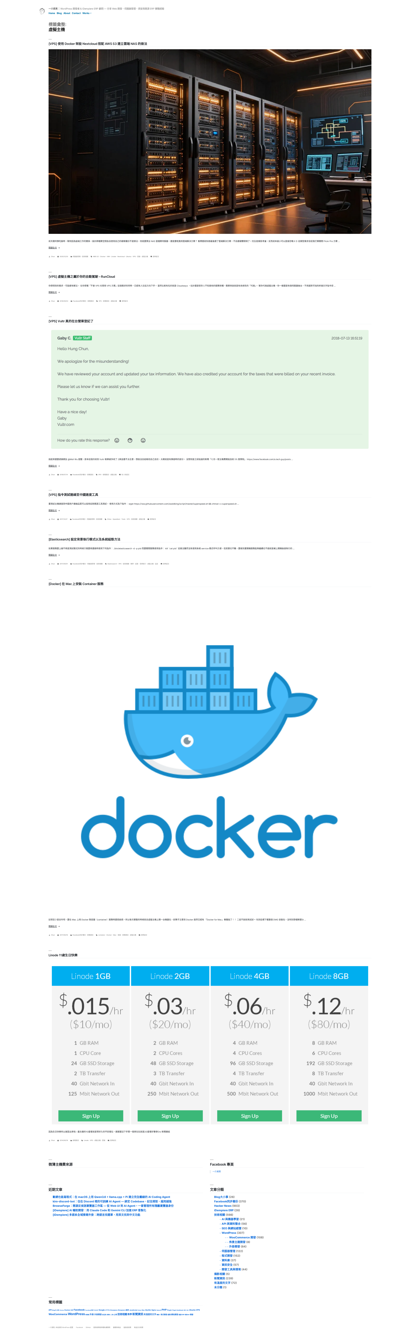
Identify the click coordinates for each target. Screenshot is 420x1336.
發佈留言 (156, 256)
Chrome (61, 1310)
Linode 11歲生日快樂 (63, 955)
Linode (113, 256)
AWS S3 (96, 256)
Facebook (79, 1309)
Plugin (169, 1310)
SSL (187, 1310)
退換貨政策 (127, 1327)
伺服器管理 (76, 256)
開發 (191, 1314)
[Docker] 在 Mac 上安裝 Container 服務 (76, 584)
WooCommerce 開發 (242, 1237)
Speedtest (116, 519)
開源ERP (187, 1314)
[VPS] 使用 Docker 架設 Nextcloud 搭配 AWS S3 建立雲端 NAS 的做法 (98, 44)
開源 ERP (181, 1314)
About (66, 13)
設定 (156, 564)
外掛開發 (234, 1246)
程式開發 (227, 1255)
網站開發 (174, 1314)
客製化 (108, 1314)
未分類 (218, 1287)
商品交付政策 (138, 1327)
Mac (114, 935)
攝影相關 (219, 1274)
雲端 (103, 1140)
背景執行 (143, 564)
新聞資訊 (91, 301)
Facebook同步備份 (79, 301)
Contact (76, 13)
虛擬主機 (145, 256)
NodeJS (159, 1310)
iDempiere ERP (224, 1210)
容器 (138, 256)
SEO (185, 1310)
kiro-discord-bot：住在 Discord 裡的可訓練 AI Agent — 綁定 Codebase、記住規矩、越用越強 (112, 1201)
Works (85, 13)
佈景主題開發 (237, 1242)
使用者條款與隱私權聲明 (101, 1327)
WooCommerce (58, 1314)
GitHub (88, 1327)
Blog (59, 13)
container (101, 935)
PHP (164, 1309)
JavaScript (133, 1310)
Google (102, 1310)
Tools (123, 519)
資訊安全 (227, 1264)
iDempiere (113, 1310)
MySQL (148, 1310)
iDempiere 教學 (123, 1310)
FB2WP (96, 1310)
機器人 (158, 1314)
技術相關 (85, 256)
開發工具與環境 (231, 1269)
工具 (112, 1314)
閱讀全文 (54, 248)
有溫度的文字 (222, 1282)
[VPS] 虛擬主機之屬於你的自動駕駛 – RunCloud (82, 276)
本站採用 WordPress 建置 (65, 1327)
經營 (169, 1314)
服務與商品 (117, 1327)
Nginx (153, 1310)
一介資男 (53, 8)
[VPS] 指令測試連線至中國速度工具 (73, 495)
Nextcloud (121, 256)
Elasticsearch (112, 564)
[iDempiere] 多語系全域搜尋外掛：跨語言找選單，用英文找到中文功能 (96, 1214)
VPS (134, 256)
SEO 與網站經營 (232, 1228)
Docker (102, 256)
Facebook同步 (89, 1310)
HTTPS (107, 1310)
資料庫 (226, 1260)
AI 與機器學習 (230, 1219)
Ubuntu (128, 256)
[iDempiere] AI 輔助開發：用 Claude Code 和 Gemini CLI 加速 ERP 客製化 (99, 1210)
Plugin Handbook (177, 1310)
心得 (115, 1315)
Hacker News (223, 1205)
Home (52, 13)
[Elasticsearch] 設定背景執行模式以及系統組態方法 (84, 539)
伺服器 (87, 1314)
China (109, 519)
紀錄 (136, 564)
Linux (139, 1310)
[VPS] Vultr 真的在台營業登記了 (71, 321)
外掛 (92, 1314)
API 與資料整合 (231, 1223)
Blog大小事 (221, 1197)
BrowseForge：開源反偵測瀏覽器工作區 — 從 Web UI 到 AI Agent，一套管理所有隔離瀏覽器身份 (113, 1205)
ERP (72, 1310)
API (50, 1310)
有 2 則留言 (125, 474)
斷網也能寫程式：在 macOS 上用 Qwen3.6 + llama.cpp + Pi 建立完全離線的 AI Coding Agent (111, 1197)
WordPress (229, 1232)
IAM (108, 256)
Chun (53, 256)
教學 (132, 564)
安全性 (104, 1314)
